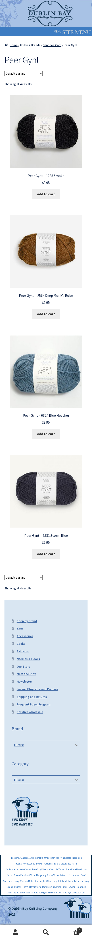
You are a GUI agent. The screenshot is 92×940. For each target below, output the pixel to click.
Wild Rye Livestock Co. (74, 892)
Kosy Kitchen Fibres (63, 881)
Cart (70, 928)
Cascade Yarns (56, 869)
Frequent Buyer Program (33, 704)
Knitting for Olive (43, 881)
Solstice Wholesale (30, 712)
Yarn (20, 628)
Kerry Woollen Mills (23, 881)
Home (14, 45)
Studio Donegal (39, 892)
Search (46, 932)
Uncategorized (51, 857)
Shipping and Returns (32, 697)
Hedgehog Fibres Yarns (47, 875)
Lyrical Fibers (21, 886)
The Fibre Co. (54, 892)
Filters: (19, 745)
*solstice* (11, 869)
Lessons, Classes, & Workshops (27, 857)
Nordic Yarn (35, 886)
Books (21, 644)
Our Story (23, 666)
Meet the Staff (26, 674)
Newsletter (24, 681)
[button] (57, 31)
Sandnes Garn (52, 45)
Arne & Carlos (24, 869)
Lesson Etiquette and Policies (37, 689)
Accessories (25, 636)
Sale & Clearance (62, 863)
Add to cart (46, 194)
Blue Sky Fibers (40, 869)
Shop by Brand (27, 621)
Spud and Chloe (22, 892)
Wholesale (66, 857)
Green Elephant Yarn (24, 875)
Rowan (72, 886)
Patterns (23, 651)
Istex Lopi (65, 875)
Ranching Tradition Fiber (54, 886)
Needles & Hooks (28, 659)
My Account (15, 932)
